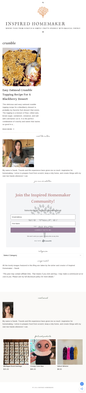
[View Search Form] (43, 2)
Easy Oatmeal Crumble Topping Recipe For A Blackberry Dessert (17, 95)
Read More (8, 129)
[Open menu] (43, 31)
